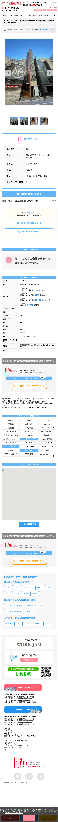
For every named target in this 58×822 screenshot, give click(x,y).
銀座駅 (36, 295)
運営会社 (7, 729)
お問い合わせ (41, 9)
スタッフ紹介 (8, 732)
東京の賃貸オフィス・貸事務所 (39, 15)
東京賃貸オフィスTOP (23, 709)
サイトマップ (8, 749)
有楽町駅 (30, 305)
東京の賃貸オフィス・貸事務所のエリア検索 (19, 719)
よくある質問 (8, 742)
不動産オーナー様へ (11, 734)
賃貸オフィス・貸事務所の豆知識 (15, 740)
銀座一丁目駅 (38, 300)
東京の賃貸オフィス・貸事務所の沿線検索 (18, 720)
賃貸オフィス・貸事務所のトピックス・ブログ (20, 736)
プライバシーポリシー (40, 811)
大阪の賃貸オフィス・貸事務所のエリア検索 (19, 697)
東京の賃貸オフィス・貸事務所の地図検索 (18, 722)
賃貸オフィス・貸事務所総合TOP (14, 15)
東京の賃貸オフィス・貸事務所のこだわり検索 (20, 724)
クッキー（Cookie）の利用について (16, 745)
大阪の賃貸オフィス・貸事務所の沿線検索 (18, 698)
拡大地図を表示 (30, 524)
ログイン (52, 9)
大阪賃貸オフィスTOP (23, 687)
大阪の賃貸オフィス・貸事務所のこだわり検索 (20, 702)
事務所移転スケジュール (12, 747)
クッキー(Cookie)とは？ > (14, 812)
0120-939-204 (12, 8)
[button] (50, 73)
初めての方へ (8, 730)
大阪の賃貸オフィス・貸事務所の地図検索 (18, 700)
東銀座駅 (37, 290)
